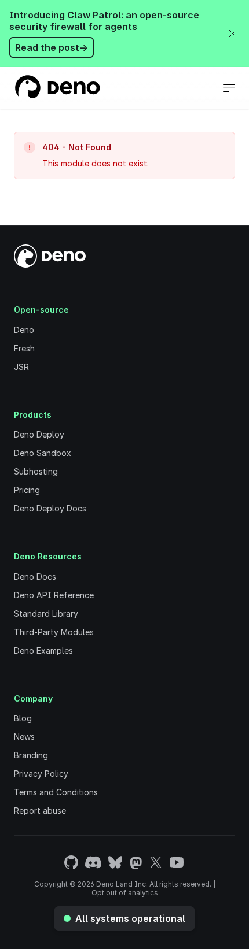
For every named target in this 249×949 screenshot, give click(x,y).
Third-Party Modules (54, 632)
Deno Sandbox (42, 453)
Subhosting (36, 471)
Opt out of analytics (124, 892)
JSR (21, 367)
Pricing (27, 490)
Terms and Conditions (56, 792)
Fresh (24, 348)
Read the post (51, 47)
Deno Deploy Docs (50, 508)
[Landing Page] (57, 88)
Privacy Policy (41, 774)
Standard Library (46, 613)
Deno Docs (35, 576)
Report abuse (40, 810)
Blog (23, 718)
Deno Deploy (39, 434)
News (24, 737)
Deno (24, 330)
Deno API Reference (54, 595)
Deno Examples (43, 650)
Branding (31, 755)
